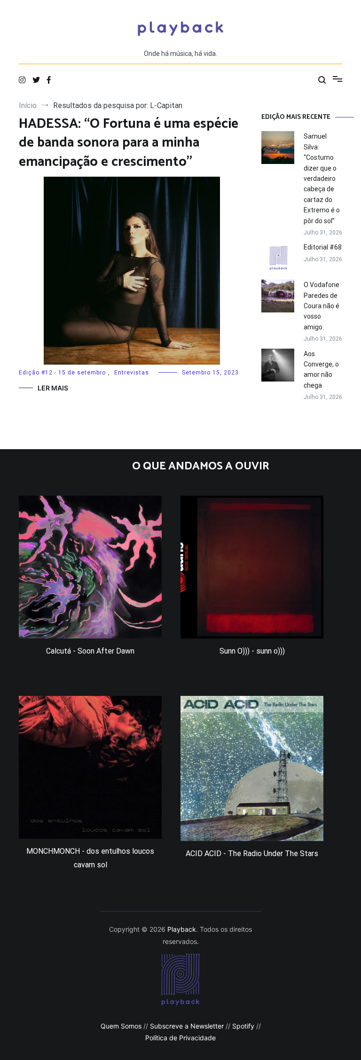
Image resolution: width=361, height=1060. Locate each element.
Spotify (243, 1026)
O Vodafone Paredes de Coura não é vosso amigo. (321, 306)
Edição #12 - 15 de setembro (62, 372)
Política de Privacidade (180, 1038)
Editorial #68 (323, 247)
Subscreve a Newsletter (187, 1026)
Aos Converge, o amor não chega (321, 369)
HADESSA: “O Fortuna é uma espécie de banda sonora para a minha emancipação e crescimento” (128, 143)
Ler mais (53, 388)
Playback (181, 929)
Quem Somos (121, 1026)
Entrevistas (131, 372)
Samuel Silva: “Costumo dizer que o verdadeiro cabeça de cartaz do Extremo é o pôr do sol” (322, 178)
